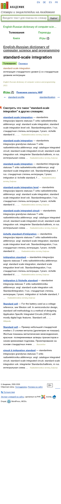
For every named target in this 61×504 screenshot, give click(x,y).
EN (38, 2)
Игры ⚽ (44, 38)
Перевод (23, 63)
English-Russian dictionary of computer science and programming (30, 26)
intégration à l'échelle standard (20, 280)
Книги (16, 38)
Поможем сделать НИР (29, 92)
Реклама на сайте (35, 387)
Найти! (53, 18)
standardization (47, 97)
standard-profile (16, 97)
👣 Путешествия (8, 392)
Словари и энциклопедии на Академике (28, 12)
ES (50, 2)
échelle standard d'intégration (20, 234)
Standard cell (10, 303)
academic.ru (12, 5)
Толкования (16, 32)
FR (56, 2)
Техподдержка (21, 387)
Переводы (44, 32)
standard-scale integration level (21, 187)
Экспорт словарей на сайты (12, 397)
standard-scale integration (18, 117)
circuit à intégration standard (19, 350)
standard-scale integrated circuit (21, 210)
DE (44, 2)
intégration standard (14, 257)
